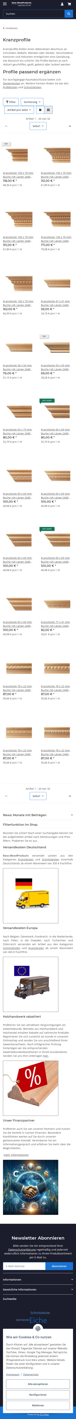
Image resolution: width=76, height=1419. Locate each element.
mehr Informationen (16, 1155)
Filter (12, 102)
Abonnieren (59, 1266)
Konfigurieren (38, 1394)
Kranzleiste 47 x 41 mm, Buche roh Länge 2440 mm (55, 303)
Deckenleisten (11, 83)
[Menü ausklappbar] (5, 2)
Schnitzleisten (32, 87)
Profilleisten (10, 87)
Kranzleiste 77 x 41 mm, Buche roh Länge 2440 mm (55, 624)
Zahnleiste (22, 1320)
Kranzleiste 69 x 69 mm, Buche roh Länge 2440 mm (55, 431)
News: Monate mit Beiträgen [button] (24, 815)
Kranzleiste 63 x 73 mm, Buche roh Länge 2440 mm (17, 431)
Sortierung (30, 102)
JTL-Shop (44, 1414)
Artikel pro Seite (17, 110)
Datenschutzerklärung (22, 1249)
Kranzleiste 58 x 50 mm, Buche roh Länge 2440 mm (17, 367)
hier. (46, 1056)
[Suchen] (69, 14)
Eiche (38, 1320)
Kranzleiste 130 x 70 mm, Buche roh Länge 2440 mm (18, 175)
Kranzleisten (26, 859)
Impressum (12, 1374)
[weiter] (69, 126)
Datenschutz (31, 1374)
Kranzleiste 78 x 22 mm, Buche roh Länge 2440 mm (17, 688)
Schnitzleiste (40, 1313)
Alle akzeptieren (38, 1384)
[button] (62, 4)
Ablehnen (38, 1405)
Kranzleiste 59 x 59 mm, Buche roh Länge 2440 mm (55, 367)
